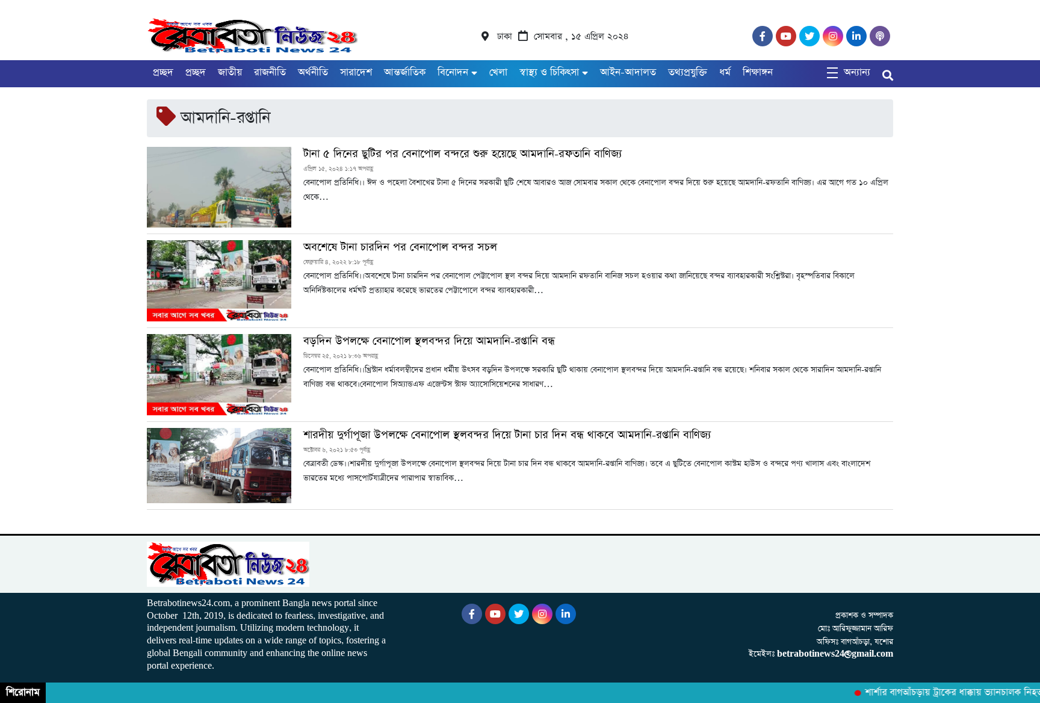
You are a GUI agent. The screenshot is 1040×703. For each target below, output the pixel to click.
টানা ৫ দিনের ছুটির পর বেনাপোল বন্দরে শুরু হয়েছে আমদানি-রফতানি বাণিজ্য (462, 154)
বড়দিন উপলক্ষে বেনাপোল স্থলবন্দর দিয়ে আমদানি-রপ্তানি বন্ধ (429, 341)
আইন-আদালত (628, 72)
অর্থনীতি (313, 72)
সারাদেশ (356, 72)
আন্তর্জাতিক (405, 72)
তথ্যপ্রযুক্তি (687, 72)
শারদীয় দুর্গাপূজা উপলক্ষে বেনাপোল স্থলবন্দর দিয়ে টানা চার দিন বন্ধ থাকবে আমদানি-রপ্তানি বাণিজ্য (507, 435)
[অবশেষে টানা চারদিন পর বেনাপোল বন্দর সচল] (219, 280)
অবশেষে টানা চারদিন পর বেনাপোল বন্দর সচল (400, 247)
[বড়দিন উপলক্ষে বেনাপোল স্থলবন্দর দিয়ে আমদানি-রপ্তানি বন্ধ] (219, 374)
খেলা (498, 72)
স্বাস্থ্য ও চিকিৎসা (549, 72)
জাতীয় (230, 72)
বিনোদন (453, 72)
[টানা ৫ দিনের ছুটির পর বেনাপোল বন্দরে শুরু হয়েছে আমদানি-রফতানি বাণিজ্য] (219, 187)
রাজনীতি (270, 72)
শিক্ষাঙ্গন (758, 72)
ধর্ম (725, 72)
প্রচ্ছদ (163, 72)
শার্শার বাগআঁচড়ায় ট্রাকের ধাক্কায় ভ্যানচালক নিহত (945, 692)
